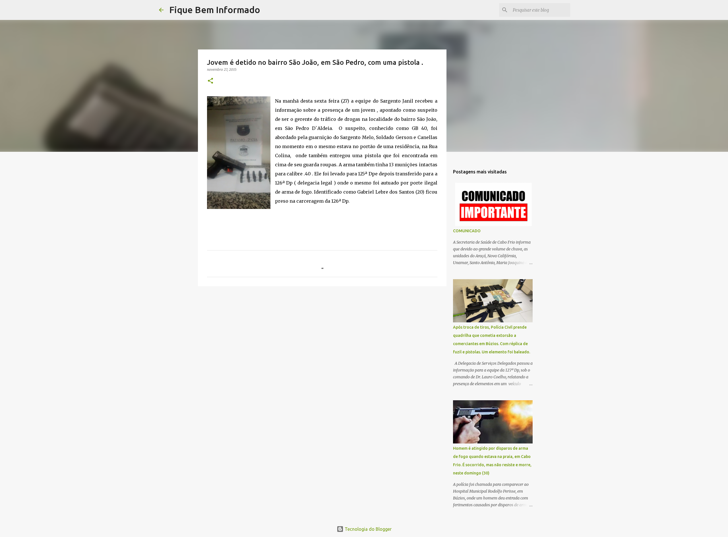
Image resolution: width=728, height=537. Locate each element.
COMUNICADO (467, 231)
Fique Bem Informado (214, 10)
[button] (210, 81)
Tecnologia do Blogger (368, 529)
